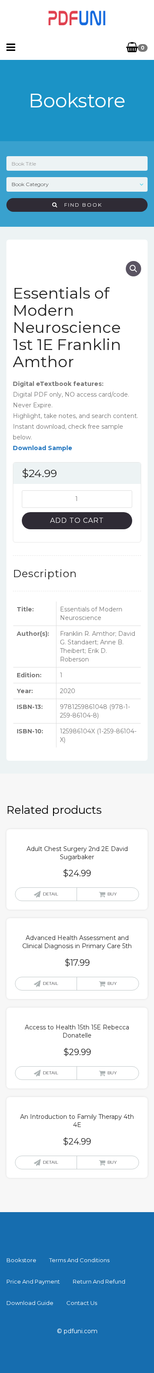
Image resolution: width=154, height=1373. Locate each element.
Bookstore (21, 1260)
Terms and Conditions (79, 1260)
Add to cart (77, 520)
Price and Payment (33, 1281)
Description (45, 573)
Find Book (80, 205)
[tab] (45, 573)
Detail (50, 894)
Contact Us (81, 1302)
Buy (112, 894)
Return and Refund (99, 1281)
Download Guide (29, 1302)
